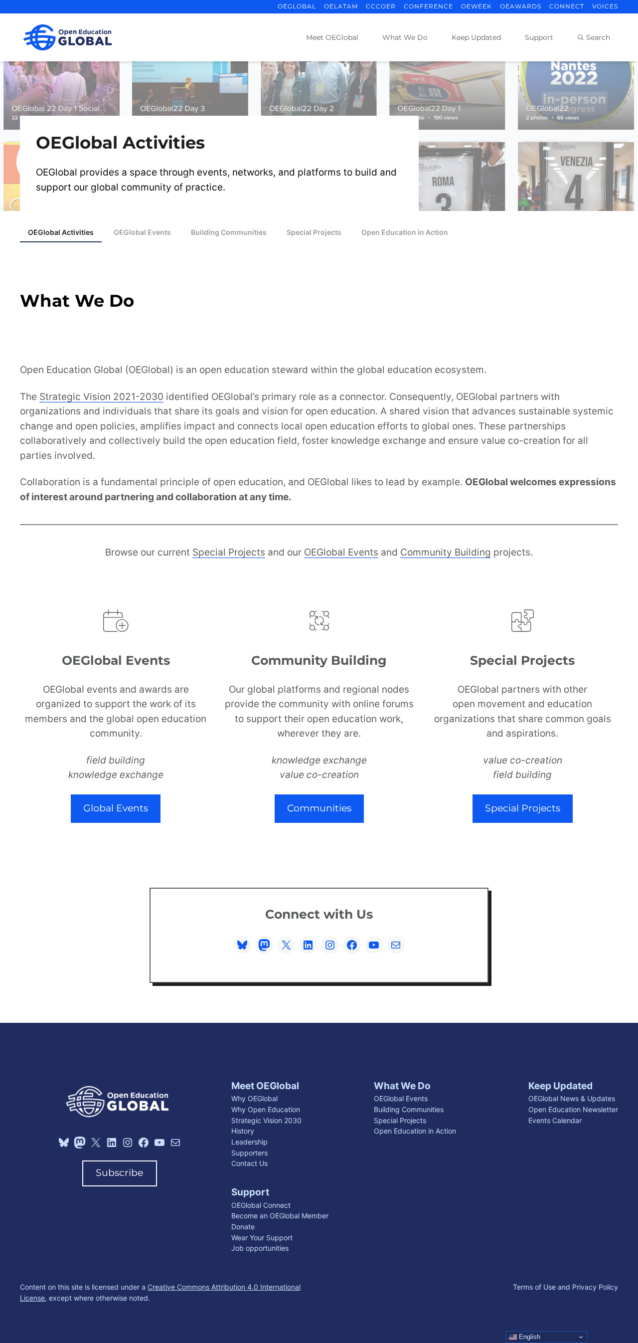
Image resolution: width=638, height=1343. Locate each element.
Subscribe (119, 1172)
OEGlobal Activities (61, 232)
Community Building (445, 552)
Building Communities (229, 232)
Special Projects (314, 232)
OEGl (315, 552)
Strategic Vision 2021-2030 (101, 396)
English (528, 1337)
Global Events (115, 808)
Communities (319, 808)
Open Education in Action (404, 232)
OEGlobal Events (142, 232)
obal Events (352, 552)
